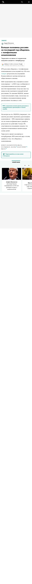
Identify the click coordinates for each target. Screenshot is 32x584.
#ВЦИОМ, (20, 145)
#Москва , (14, 147)
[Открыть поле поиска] (22, 2)
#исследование (5, 147)
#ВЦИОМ (3, 149)
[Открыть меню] (29, 2)
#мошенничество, (12, 145)
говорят (4, 74)
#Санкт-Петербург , (22, 147)
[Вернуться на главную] (3, 2)
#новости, (4, 145)
